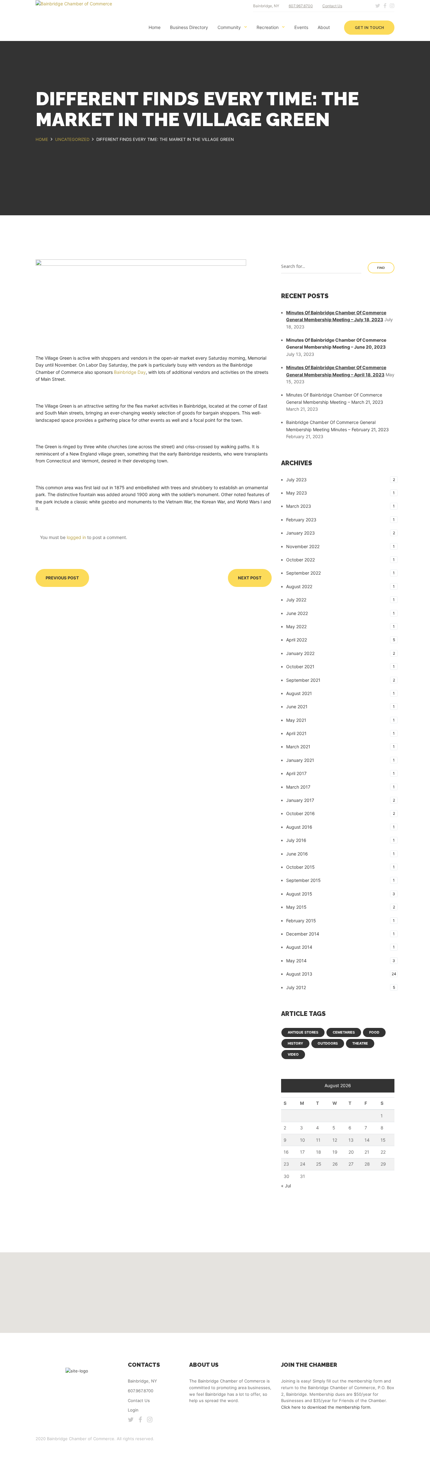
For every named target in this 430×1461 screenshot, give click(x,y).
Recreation (268, 27)
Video (293, 1054)
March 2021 (298, 746)
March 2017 (298, 787)
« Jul (286, 1185)
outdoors (328, 1043)
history (295, 1043)
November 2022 (303, 546)
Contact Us (332, 5)
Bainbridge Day (130, 372)
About (324, 27)
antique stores (303, 1032)
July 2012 (296, 987)
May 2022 (296, 626)
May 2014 (296, 960)
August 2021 (299, 693)
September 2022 (303, 573)
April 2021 (296, 733)
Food (374, 1032)
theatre (360, 1043)
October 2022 (300, 559)
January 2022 (300, 653)
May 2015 (296, 907)
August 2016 (299, 827)
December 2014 (302, 933)
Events (301, 27)
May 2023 (296, 493)
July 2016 (296, 840)
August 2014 (299, 947)
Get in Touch (369, 28)
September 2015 (303, 880)
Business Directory (189, 27)
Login (133, 1409)
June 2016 (297, 853)
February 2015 (301, 920)
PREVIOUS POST (62, 577)
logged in (76, 537)
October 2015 (300, 867)
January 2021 (300, 760)
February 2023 (301, 519)
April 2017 (296, 773)
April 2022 (296, 639)
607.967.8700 (301, 5)
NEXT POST (250, 577)
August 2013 (299, 974)
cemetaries (344, 1032)
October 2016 (300, 813)
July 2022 (296, 599)
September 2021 (303, 680)
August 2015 (299, 893)
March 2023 (298, 506)
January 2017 (300, 800)
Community (229, 27)
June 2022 (297, 613)
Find (381, 268)
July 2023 (296, 479)
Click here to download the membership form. (326, 1407)
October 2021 (300, 666)
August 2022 (299, 586)
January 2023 (300, 533)
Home (155, 27)
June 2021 (297, 706)
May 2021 (296, 720)
